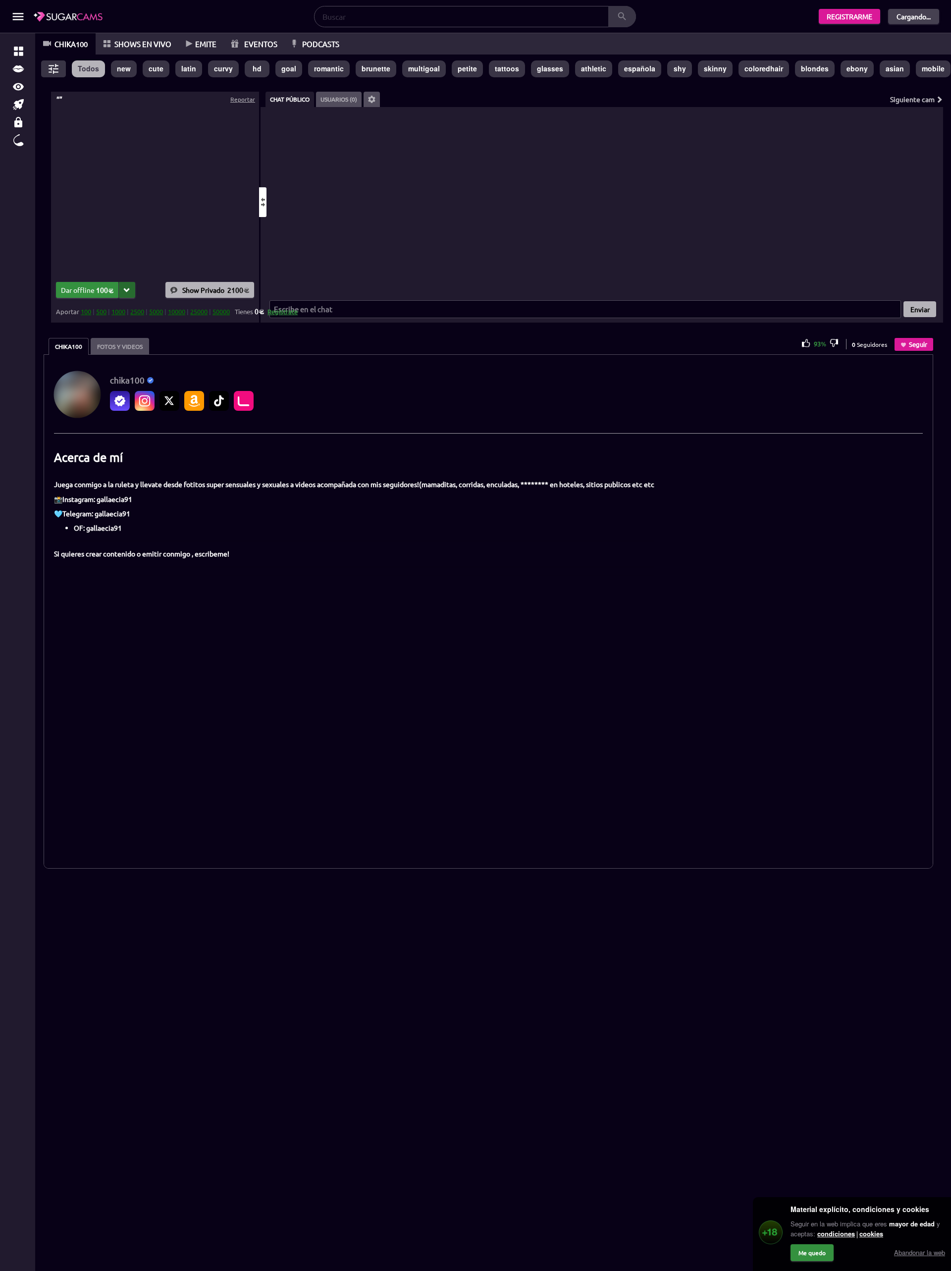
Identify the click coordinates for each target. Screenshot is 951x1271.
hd (257, 68)
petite (467, 68)
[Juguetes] (18, 140)
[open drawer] (18, 16)
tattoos (507, 68)
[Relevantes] (18, 51)
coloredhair (763, 68)
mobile (933, 68)
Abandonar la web (919, 1252)
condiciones (836, 1233)
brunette (376, 68)
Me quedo (812, 1253)
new (124, 68)
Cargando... (914, 16)
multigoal (424, 68)
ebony (857, 68)
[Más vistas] (18, 87)
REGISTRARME (849, 16)
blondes (815, 68)
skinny (715, 68)
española (639, 68)
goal (288, 68)
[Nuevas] (18, 104)
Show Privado (212, 289)
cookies (871, 1233)
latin (188, 68)
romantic (329, 68)
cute (156, 68)
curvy (223, 68)
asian (895, 68)
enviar (920, 309)
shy (680, 68)
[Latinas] (18, 69)
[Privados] (18, 122)
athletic (593, 68)
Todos (88, 68)
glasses (550, 68)
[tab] (289, 99)
